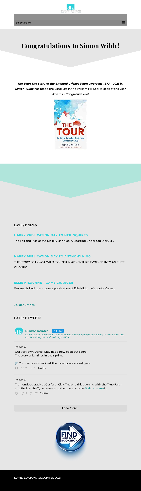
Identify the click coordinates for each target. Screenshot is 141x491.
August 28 (21, 346)
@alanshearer (94, 388)
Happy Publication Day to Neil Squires (51, 235)
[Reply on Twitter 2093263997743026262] (17, 369)
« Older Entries (24, 305)
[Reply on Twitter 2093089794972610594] (17, 394)
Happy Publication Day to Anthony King (52, 256)
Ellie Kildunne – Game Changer (43, 282)
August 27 (21, 379)
